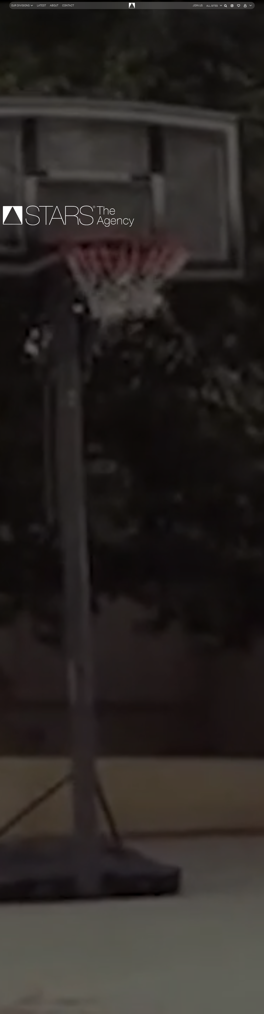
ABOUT (54, 5)
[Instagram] (232, 5)
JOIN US (198, 5)
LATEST (41, 5)
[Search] (225, 5)
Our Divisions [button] (20, 5)
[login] (247, 5)
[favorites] (238, 5)
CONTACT (68, 5)
